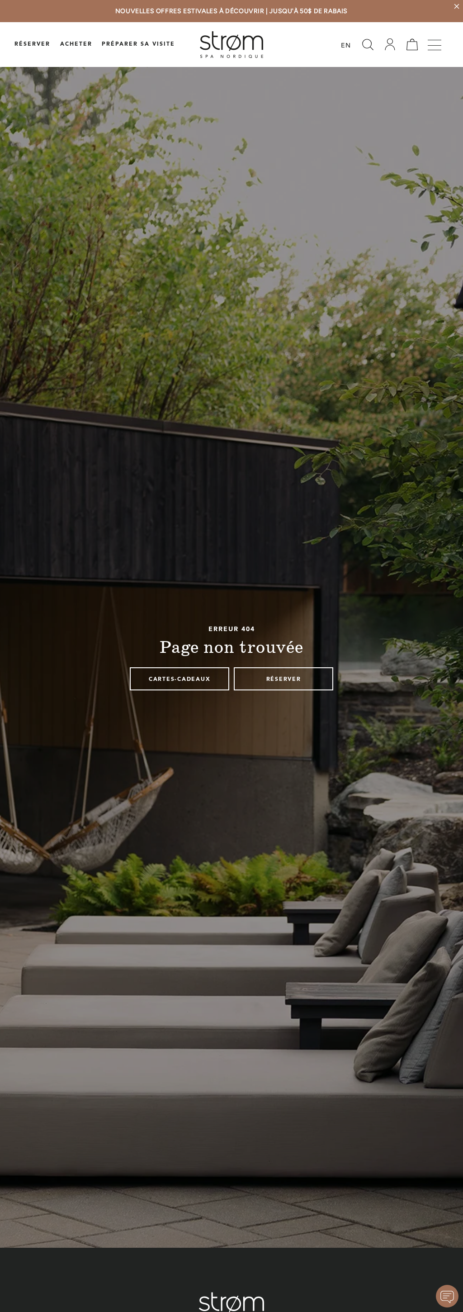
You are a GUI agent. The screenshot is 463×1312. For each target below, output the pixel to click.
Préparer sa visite (138, 44)
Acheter (76, 44)
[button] (368, 44)
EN (346, 46)
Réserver (32, 44)
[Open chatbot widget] (447, 1296)
